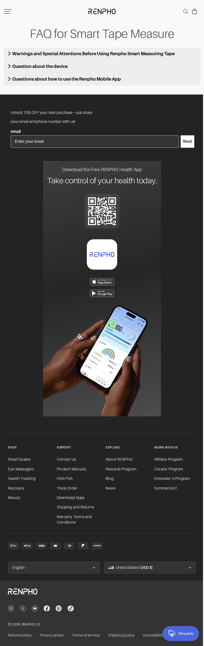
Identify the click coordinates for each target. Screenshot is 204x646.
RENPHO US (31, 624)
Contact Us (65, 459)
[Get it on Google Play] (100, 293)
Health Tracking (22, 478)
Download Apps (70, 498)
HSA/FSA (64, 478)
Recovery (16, 488)
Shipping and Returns (75, 507)
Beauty (14, 498)
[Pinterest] (59, 608)
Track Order (66, 488)
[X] (23, 608)
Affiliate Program (167, 459)
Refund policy (20, 635)
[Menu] (8, 11)
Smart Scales (19, 459)
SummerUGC (164, 488)
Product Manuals (71, 469)
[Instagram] (11, 608)
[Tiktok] (71, 608)
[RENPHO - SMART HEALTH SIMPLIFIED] (101, 595)
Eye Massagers (21, 469)
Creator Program (167, 469)
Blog (108, 478)
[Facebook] (47, 608)
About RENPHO (117, 459)
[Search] (183, 11)
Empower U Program (170, 478)
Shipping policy (121, 635)
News (109, 488)
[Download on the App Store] (100, 282)
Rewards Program (119, 469)
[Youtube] (35, 608)
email (16, 131)
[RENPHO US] (101, 11)
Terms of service (86, 635)
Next (185, 141)
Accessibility (153, 635)
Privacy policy (52, 635)
